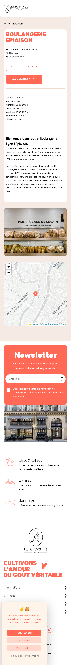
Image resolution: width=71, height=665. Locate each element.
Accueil (7, 23)
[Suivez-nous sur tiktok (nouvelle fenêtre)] (49, 631)
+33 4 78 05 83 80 (15, 56)
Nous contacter (24, 66)
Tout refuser (24, 640)
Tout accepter (24, 632)
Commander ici (24, 79)
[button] (35, 293)
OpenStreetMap (50, 324)
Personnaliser (24, 647)
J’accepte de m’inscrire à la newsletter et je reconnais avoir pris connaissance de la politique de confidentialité (39, 392)
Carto (63, 324)
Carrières (10, 595)
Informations (12, 587)
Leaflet (34, 324)
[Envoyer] (61, 379)
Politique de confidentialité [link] (24, 655)
